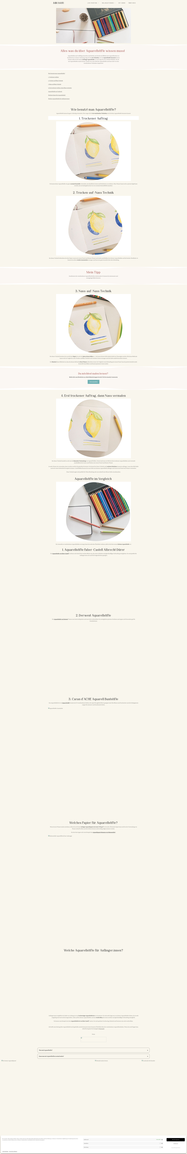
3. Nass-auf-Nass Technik (54, 84)
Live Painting (92, 3)
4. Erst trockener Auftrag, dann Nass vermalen (60, 88)
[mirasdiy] (59, 3)
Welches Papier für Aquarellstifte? (57, 95)
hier (34, 1140)
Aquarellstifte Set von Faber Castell (80, 1077)
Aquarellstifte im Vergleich (55, 91)
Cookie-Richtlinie (5, 1151)
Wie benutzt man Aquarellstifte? (56, 73)
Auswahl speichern (175, 1147)
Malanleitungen (108, 3)
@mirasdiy (101, 1085)
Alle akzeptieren (175, 1139)
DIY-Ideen (122, 3)
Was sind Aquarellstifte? (45, 1107)
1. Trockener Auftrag (53, 77)
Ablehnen (175, 1143)
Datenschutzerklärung (13, 1151)
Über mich (132, 3)
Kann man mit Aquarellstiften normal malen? (51, 1113)
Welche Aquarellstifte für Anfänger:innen (59, 98)
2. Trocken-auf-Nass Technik (55, 80)
